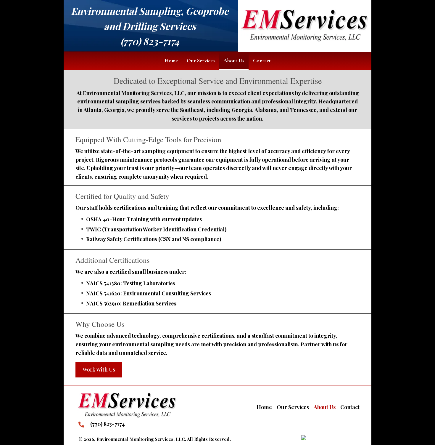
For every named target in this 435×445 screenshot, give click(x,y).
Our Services (293, 407)
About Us (325, 407)
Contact (350, 407)
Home (264, 407)
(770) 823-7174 (149, 41)
